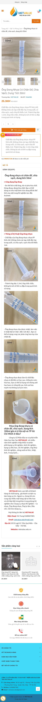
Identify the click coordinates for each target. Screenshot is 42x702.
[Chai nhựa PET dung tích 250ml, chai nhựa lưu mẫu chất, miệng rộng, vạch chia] (31, 561)
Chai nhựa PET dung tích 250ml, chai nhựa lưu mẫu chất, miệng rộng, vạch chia (31, 574)
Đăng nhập (24, 2)
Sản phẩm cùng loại (11, 546)
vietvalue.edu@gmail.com (16, 690)
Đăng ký (17, 2)
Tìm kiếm (36, 21)
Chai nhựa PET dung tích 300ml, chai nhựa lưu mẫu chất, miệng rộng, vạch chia (11, 574)
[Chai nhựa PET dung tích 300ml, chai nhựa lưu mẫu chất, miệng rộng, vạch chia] (11, 561)
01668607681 (13, 687)
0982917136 (8, 159)
